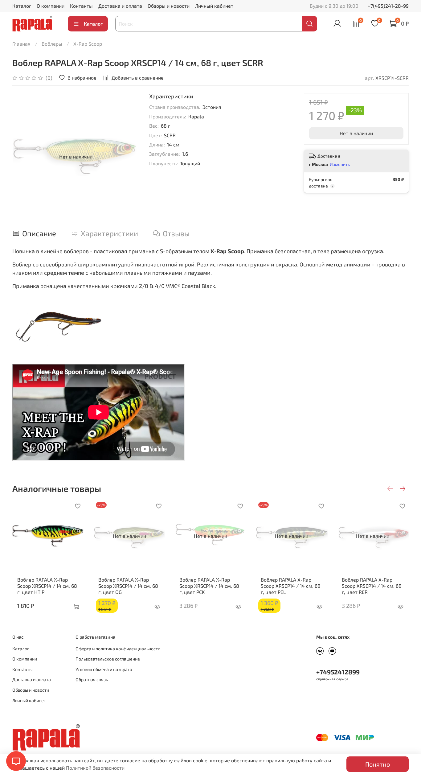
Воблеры (52, 44)
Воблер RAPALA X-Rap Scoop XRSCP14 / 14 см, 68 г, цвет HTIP (47, 586)
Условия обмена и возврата (104, 669)
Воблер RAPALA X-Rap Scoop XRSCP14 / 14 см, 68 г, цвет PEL (291, 586)
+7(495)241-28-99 (388, 6)
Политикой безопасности (95, 768)
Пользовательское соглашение (108, 658)
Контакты (81, 6)
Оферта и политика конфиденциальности (118, 648)
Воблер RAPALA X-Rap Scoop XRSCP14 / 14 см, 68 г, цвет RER (372, 586)
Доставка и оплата (120, 6)
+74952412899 (338, 672)
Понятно (377, 764)
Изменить (340, 164)
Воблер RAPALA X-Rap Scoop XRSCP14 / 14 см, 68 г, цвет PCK (209, 586)
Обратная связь (92, 679)
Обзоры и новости (169, 6)
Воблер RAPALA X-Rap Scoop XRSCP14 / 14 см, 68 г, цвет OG (128, 586)
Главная (21, 44)
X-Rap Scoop (87, 44)
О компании (50, 6)
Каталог (21, 6)
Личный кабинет (214, 6)
